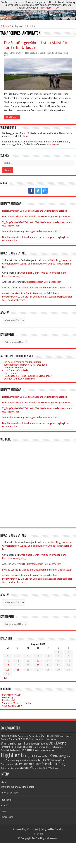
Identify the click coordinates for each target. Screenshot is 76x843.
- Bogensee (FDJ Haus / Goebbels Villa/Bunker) (27, 375)
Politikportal (8, 700)
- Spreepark (9, 373)
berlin (45, 735)
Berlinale (54, 735)
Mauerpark (17, 760)
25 (17, 669)
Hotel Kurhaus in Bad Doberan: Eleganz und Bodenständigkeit (34, 210)
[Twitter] (38, 191)
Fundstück (26, 750)
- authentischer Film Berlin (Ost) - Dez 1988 (24, 364)
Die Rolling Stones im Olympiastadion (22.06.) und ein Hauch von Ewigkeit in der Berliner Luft (37, 263)
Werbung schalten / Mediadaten (17, 787)
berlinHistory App (11, 694)
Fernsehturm (7, 747)
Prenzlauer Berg (53, 764)
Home (6, 26)
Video (34, 768)
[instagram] (45, 191)
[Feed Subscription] (75, 33)
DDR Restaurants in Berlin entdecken (42, 281)
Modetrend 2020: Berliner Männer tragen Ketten (47, 287)
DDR (52, 743)
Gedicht (38, 750)
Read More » (12, 117)
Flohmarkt (42, 747)
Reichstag (5, 768)
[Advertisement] (38, 482)
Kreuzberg (58, 756)
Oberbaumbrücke (9, 764)
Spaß (54, 53)
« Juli (4, 677)
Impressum (7, 817)
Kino (46, 756)
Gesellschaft (45, 53)
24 (7, 669)
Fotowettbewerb (55, 747)
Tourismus (63, 53)
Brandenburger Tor (15, 743)
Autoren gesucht (9, 792)
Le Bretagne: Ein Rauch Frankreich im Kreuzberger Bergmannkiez (36, 216)
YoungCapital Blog (12, 705)
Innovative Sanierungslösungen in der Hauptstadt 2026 (31, 231)
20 (38, 665)
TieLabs (58, 829)
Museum (33, 760)
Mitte (25, 760)
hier (25, 136)
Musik (42, 760)
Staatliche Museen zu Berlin (16, 703)
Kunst (69, 756)
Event (61, 743)
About (4, 782)
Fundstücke (32, 53)
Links (3, 811)
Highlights (6, 799)
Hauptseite (52, 144)
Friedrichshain (10, 750)
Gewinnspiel (48, 750)
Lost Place (6, 760)
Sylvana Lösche (10, 287)
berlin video (37, 739)
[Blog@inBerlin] (38, 10)
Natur (50, 760)
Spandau (15, 768)
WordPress (32, 829)
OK (57, 7)
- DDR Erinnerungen (12, 367)
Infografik (28, 756)
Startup (24, 768)
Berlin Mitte (22, 739)
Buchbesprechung (38, 743)
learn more (45, 7)
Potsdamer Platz (30, 764)
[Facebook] (31, 191)
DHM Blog (7, 697)
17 (7, 665)
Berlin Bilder (65, 736)
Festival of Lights (23, 746)
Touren (4, 805)
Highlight (12, 755)
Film (34, 747)
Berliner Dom (7, 739)
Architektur (23, 736)
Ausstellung (34, 736)
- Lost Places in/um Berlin (15, 370)
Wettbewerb (55, 768)
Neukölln (59, 760)
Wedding (44, 768)
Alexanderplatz (9, 735)
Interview (39, 756)
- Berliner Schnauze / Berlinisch (18, 378)
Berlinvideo (51, 739)
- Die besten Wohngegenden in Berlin (22, 362)
